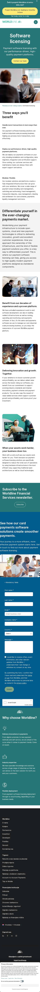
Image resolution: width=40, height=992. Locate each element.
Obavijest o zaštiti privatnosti (20, 957)
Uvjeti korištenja (20, 960)
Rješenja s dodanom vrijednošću (13, 874)
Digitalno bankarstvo (9, 910)
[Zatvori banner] (38, 2)
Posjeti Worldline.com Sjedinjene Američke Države (20, 11)
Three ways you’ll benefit (15, 115)
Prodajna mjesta (8, 863)
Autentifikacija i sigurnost (11, 906)
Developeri (6, 838)
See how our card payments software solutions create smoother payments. (19, 529)
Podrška (5, 841)
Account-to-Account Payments (14, 878)
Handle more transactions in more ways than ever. (19, 126)
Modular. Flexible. (9, 178)
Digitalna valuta (7, 914)
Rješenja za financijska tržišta (13, 918)
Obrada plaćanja (8, 899)
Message (9, 640)
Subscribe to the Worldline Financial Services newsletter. (17, 493)
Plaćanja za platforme (10, 870)
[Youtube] (12, 936)
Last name (9, 600)
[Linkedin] (3, 936)
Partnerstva (6, 830)
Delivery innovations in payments (15, 734)
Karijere (5, 826)
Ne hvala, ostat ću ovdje (20, 16)
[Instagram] (16, 936)
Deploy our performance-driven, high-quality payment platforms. (19, 150)
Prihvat (5, 895)
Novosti (5, 845)
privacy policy (21, 683)
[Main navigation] (36, 22)
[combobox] (19, 634)
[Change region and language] (21, 925)
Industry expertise (9, 762)
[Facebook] (7, 936)
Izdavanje (5, 891)
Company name (11, 620)
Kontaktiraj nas (7, 849)
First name (9, 590)
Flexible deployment (10, 791)
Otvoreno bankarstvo (10, 903)
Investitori (6, 834)
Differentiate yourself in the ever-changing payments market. (19, 215)
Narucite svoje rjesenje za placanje (14, 859)
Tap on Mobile (7, 881)
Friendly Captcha (28, 704)
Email (7, 610)
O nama (5, 823)
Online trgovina (7, 866)
